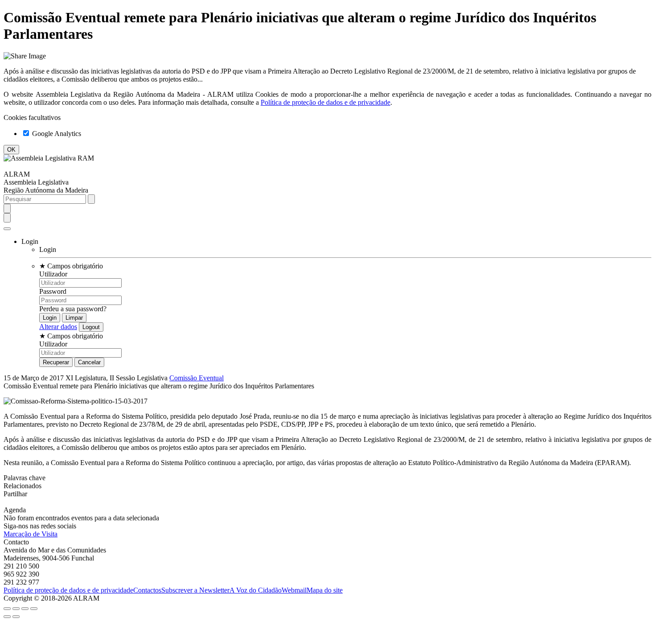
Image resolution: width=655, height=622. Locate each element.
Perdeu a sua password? (72, 309)
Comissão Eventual (196, 378)
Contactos (147, 590)
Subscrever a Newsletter (195, 590)
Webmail (294, 590)
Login (47, 249)
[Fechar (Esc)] (7, 608)
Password (52, 291)
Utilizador (53, 274)
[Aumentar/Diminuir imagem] (33, 608)
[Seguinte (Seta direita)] (16, 616)
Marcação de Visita (30, 534)
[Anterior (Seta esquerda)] (7, 616)
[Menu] (7, 228)
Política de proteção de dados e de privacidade (325, 102)
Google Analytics (55, 133)
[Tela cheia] (25, 608)
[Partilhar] (16, 608)
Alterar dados (58, 326)
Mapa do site (325, 590)
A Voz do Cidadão (255, 590)
